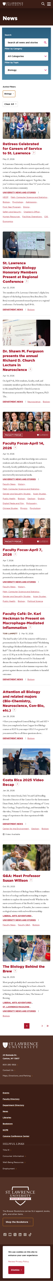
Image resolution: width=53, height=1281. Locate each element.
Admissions (31, 202)
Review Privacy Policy (18, 1261)
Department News (13, 309)
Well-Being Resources (13, 1162)
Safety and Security (12, 212)
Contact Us (8, 1070)
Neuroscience (33, 402)
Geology (31, 498)
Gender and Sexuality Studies (17, 494)
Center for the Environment (16, 829)
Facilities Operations (32, 216)
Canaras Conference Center (16, 1136)
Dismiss (15, 1270)
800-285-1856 (9, 1065)
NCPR (5, 1130)
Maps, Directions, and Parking (17, 1076)
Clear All (9, 104)
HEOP (5, 197)
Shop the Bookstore (17, 1222)
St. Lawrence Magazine (16, 1007)
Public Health (9, 498)
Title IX (6, 1150)
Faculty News (9, 484)
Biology (8, 94)
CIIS (46, 216)
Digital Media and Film (13, 503)
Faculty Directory (11, 1099)
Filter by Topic (12, 62)
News (5, 1111)
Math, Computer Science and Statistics (29, 197)
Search (8, 35)
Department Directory (13, 1105)
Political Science (35, 601)
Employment (9, 1168)
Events (6, 1093)
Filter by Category (13, 49)
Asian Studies (39, 494)
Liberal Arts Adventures (17, 916)
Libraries (7, 1118)
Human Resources (11, 216)
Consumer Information (13, 1156)
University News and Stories (19, 192)
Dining (26, 207)
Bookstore (8, 1124)
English (41, 498)
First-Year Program (12, 207)
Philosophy (31, 503)
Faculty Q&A (24, 925)
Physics (23, 508)
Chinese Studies (10, 508)
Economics (8, 221)
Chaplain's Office (32, 212)
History (21, 484)
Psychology (17, 202)
